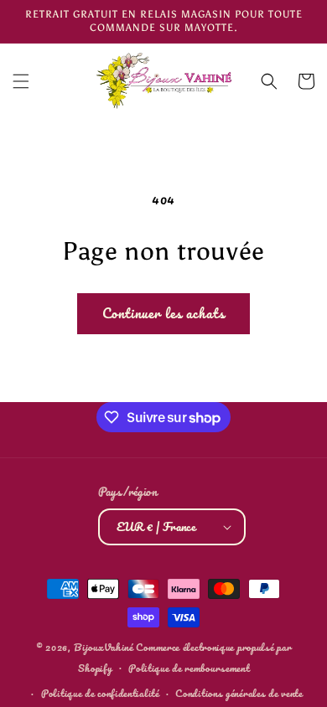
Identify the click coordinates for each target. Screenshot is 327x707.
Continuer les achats (163, 313)
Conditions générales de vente (238, 693)
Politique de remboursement (188, 668)
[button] (21, 81)
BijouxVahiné (103, 647)
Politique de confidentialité (100, 693)
